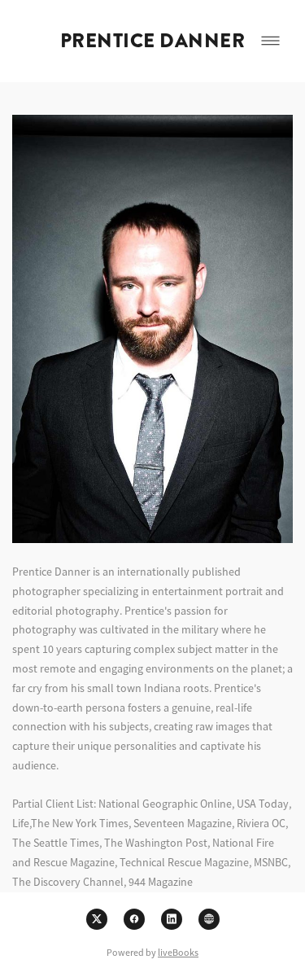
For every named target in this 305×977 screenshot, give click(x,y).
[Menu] (270, 41)
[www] (209, 919)
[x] (96, 919)
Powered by (152, 952)
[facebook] (134, 919)
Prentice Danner (152, 41)
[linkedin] (171, 919)
